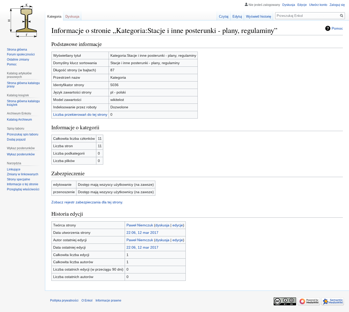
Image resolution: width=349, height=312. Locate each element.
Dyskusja (288, 5)
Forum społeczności (21, 54)
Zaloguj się (337, 5)
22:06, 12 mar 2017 (142, 232)
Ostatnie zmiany (18, 59)
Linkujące (13, 169)
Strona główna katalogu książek (23, 103)
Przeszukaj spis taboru (22, 134)
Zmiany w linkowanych (22, 174)
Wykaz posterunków (21, 154)
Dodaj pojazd (16, 139)
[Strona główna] (22, 20)
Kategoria (54, 16)
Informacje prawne (108, 300)
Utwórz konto (318, 5)
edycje (177, 225)
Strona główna (17, 49)
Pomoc (337, 28)
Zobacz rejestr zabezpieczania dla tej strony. (87, 202)
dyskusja (162, 225)
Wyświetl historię (258, 16)
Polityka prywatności (64, 300)
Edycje (302, 5)
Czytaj (223, 16)
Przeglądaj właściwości (23, 189)
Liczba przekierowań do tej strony (80, 114)
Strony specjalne (18, 179)
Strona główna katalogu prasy (23, 84)
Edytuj (237, 16)
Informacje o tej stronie (22, 184)
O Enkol (87, 300)
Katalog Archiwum (19, 119)
